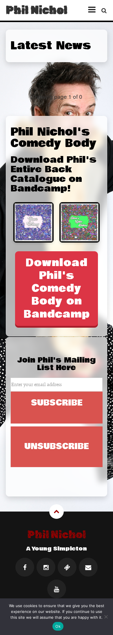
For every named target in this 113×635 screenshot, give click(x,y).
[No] (106, 617)
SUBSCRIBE (57, 403)
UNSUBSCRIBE (56, 446)
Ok (58, 626)
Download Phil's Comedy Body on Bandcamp (56, 288)
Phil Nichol (36, 10)
